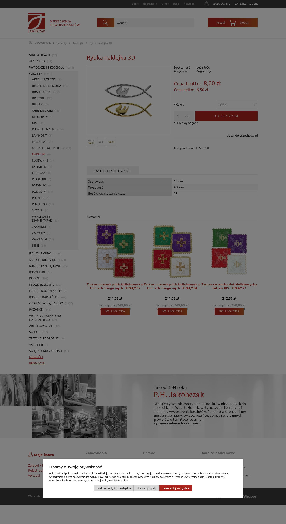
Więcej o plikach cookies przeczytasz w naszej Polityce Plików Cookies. (89, 480)
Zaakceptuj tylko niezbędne (114, 488)
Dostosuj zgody (146, 488)
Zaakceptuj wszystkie (175, 488)
